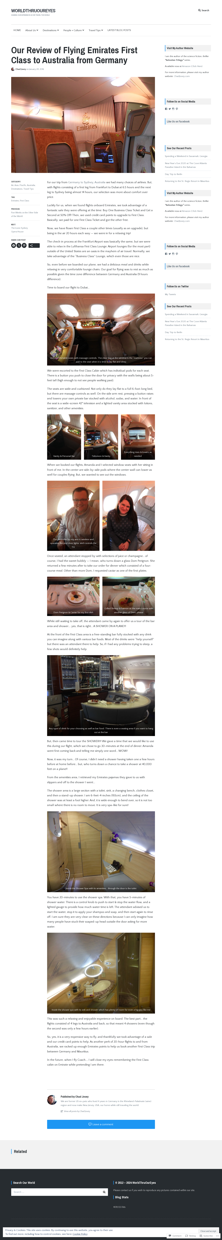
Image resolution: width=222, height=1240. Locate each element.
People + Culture (72, 30)
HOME (17, 30)
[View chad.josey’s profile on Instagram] (173, 109)
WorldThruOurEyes (33, 10)
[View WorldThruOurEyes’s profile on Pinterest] (177, 109)
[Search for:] (59, 1192)
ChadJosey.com (182, 76)
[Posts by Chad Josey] (13, 69)
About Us (30, 30)
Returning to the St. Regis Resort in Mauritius (187, 181)
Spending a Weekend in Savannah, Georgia (186, 156)
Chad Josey (20, 69)
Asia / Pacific (20, 185)
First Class (24, 201)
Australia (31, 185)
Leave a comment (102, 1124)
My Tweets (170, 294)
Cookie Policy (80, 1234)
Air (12, 185)
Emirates (15, 201)
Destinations (49, 30)
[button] (101, 330)
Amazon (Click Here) (192, 66)
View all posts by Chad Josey (76, 1111)
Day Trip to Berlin (173, 174)
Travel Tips (95, 30)
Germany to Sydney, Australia (86, 182)
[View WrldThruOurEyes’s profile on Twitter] (170, 109)
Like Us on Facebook (178, 121)
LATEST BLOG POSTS (119, 30)
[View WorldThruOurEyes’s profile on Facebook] (166, 109)
